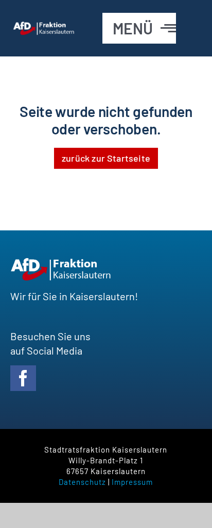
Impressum (132, 481)
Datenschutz (82, 481)
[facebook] (23, 378)
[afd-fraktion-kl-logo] (44, 26)
